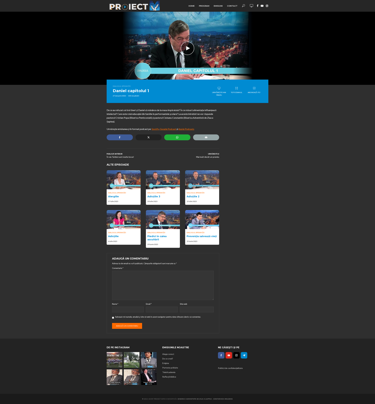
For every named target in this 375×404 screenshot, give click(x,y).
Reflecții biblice (169, 376)
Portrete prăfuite (170, 367)
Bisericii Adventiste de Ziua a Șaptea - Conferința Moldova (205, 399)
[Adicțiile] (124, 219)
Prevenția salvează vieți (202, 236)
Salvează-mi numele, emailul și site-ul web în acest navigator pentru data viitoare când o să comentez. (158, 317)
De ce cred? (167, 358)
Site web (183, 304)
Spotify (155, 129)
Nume (115, 304)
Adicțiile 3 (153, 196)
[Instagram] (236, 355)
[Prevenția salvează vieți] (202, 219)
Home (192, 6)
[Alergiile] (124, 179)
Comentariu (117, 268)
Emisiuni (218, 6)
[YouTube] (229, 355)
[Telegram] (244, 355)
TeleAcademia (168, 372)
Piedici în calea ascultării (157, 238)
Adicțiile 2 (193, 196)
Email (149, 304)
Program (204, 6)
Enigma (165, 363)
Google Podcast (168, 129)
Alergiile (113, 196)
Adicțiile (113, 236)
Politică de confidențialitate (230, 368)
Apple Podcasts (186, 129)
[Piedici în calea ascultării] (163, 219)
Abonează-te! (254, 92)
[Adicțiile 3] (163, 179)
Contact (232, 6)
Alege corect (168, 354)
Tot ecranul (236, 92)
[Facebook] (221, 355)
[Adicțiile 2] (202, 179)
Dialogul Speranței (122, 86)
